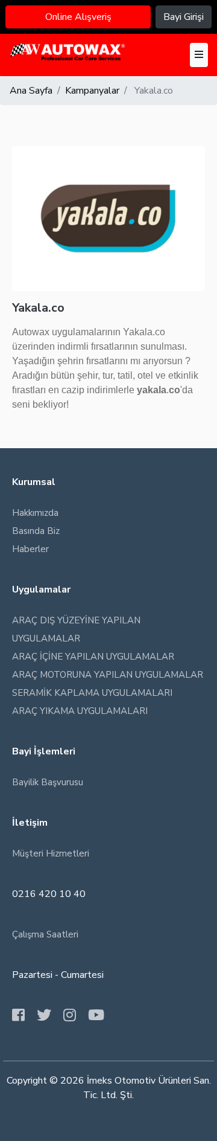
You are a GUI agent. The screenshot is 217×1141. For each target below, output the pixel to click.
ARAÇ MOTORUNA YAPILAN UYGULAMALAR (107, 675)
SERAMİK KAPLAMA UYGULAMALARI (92, 693)
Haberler (30, 549)
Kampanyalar (92, 90)
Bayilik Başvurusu (47, 782)
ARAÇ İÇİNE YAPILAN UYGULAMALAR (93, 657)
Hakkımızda (35, 513)
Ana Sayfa (31, 90)
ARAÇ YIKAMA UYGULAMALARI (80, 711)
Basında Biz (36, 531)
